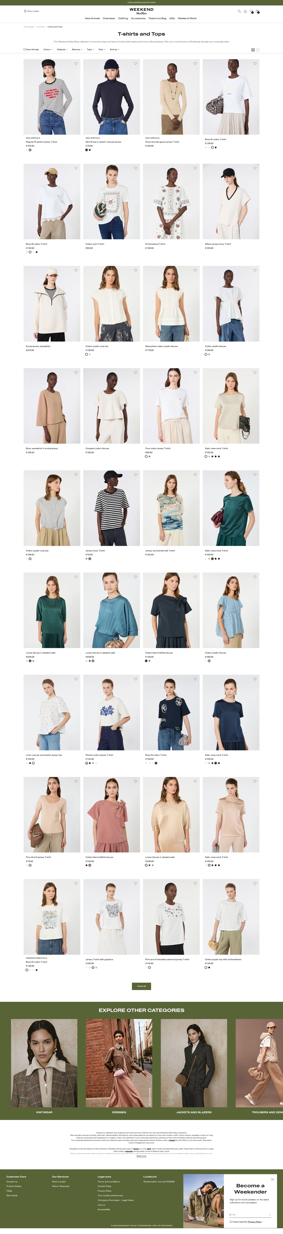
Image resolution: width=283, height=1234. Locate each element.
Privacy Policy (104, 1191)
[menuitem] (93, 20)
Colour (47, 49)
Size (101, 49)
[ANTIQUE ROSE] (27, 661)
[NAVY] (30, 150)
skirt (149, 1149)
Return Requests (60, 1186)
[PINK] (209, 456)
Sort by (113, 49)
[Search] (239, 11)
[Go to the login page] (245, 11)
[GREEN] (212, 456)
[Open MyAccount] (248, 11)
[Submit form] (270, 1215)
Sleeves (76, 49)
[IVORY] (27, 150)
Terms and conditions (109, 1182)
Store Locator (59, 1182)
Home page (29, 27)
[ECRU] (27, 763)
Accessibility (104, 1209)
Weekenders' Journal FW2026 (159, 1182)
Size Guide (12, 1195)
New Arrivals (32, 49)
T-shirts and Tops (54, 27)
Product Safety (13, 1186)
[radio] (27, 150)
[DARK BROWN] (90, 150)
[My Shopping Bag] (257, 11)
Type (89, 49)
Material (61, 49)
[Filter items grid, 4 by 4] (253, 50)
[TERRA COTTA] (149, 661)
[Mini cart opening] (261, 11)
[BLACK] (219, 456)
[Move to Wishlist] (75, 63)
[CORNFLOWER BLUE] (209, 354)
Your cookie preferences (110, 1195)
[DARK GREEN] (30, 661)
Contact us (11, 1182)
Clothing (40, 27)
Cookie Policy (104, 1186)
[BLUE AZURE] (33, 661)
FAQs (9, 1191)
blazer (172, 1140)
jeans (136, 1149)
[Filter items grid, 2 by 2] (257, 50)
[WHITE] (206, 147)
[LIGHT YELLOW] (90, 967)
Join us (101, 1205)
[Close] (272, 1179)
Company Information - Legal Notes (116, 1200)
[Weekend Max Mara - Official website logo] (141, 11)
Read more (141, 1156)
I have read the (247, 1222)
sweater (129, 1151)
